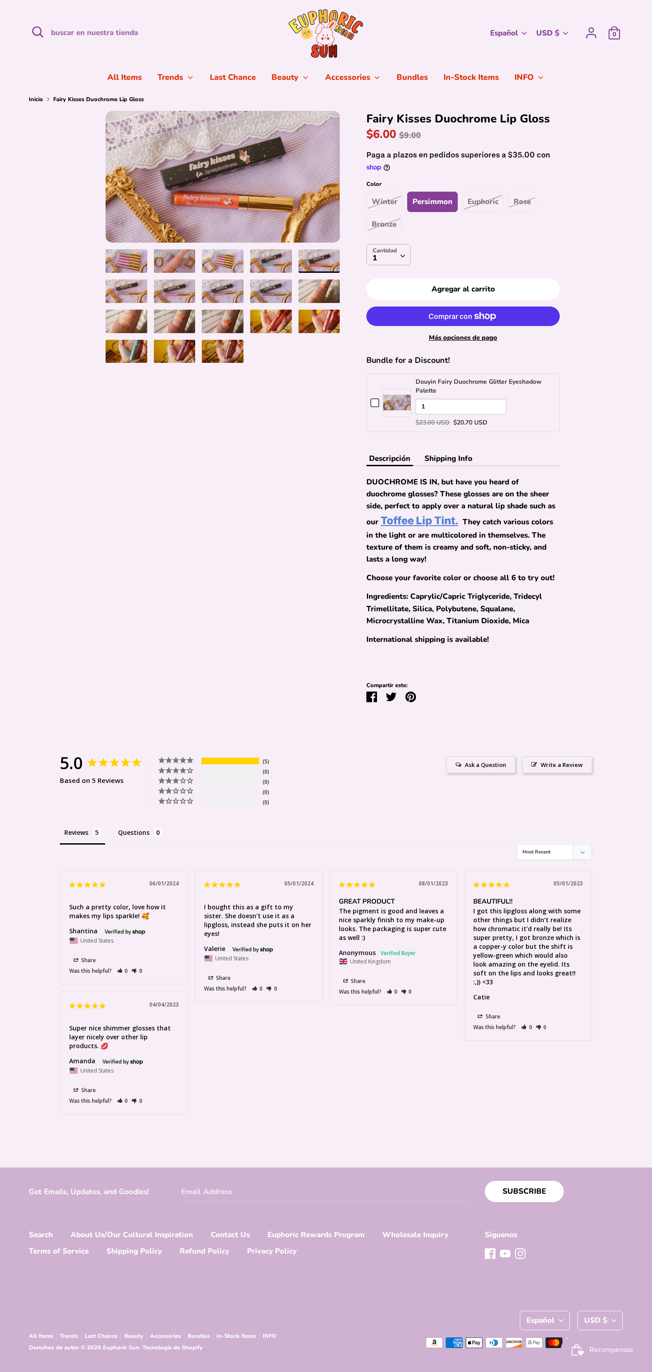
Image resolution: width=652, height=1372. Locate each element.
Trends (171, 77)
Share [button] (88, 960)
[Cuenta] (591, 30)
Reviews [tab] (76, 832)
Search (41, 1235)
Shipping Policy (134, 1251)
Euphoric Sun (121, 1348)
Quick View (397, 411)
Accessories (349, 77)
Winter (384, 202)
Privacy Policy (272, 1251)
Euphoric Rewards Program (316, 1235)
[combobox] (388, 254)
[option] (223, 180)
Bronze (384, 224)
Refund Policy (204, 1251)
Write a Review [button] (562, 765)
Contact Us (230, 1235)
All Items (124, 77)
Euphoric (483, 202)
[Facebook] (490, 1253)
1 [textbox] (375, 258)
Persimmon (432, 202)
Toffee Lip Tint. (419, 520)
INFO (525, 77)
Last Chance (233, 77)
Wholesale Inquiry (415, 1235)
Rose (522, 202)
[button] (123, 971)
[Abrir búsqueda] (38, 32)
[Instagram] (520, 1253)
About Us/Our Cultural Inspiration (132, 1235)
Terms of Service (59, 1251)
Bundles (412, 77)
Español (504, 33)
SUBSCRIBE (524, 1191)
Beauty (286, 77)
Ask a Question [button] (485, 765)
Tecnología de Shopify (172, 1348)
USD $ (547, 33)
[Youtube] (505, 1253)
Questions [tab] (133, 832)
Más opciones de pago (463, 337)
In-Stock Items (471, 77)
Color (373, 184)
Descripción (389, 458)
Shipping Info (448, 458)
